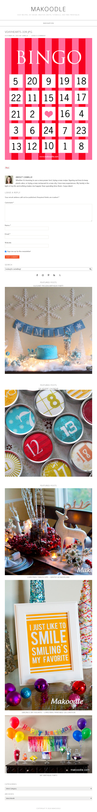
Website (8, 243)
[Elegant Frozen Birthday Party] (48, 330)
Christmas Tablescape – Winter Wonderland (48, 577)
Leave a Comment (38, 36)
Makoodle (48, 9)
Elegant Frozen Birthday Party (48, 286)
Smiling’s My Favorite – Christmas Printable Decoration (48, 712)
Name (8, 225)
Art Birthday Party (48, 775)
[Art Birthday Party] (48, 744)
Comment (9, 203)
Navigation (48, 23)
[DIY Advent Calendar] (48, 433)
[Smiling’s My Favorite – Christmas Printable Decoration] (48, 645)
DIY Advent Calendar (48, 389)
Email (7, 234)
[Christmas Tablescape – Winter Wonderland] (48, 531)
